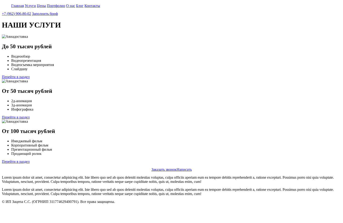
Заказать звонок (164, 169)
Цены (41, 6)
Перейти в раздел (16, 77)
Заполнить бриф (45, 14)
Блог (80, 6)
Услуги (30, 6)
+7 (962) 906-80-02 (16, 14)
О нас (70, 6)
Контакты (92, 6)
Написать (184, 169)
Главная (17, 6)
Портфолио (56, 6)
